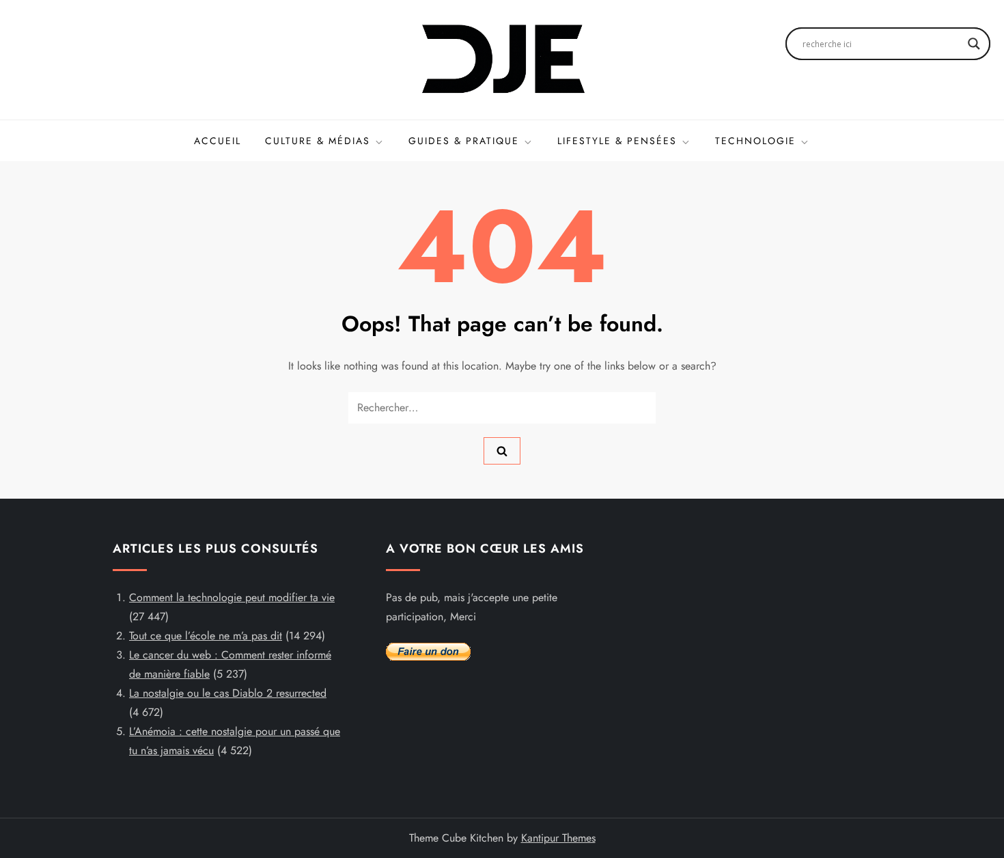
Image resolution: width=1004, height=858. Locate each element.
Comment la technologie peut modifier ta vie (232, 597)
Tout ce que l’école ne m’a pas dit (205, 636)
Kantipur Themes (558, 838)
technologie (755, 141)
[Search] (502, 451)
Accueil (217, 141)
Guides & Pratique (463, 141)
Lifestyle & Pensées (617, 141)
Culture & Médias (317, 141)
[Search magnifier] (974, 43)
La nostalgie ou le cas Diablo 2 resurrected (227, 693)
